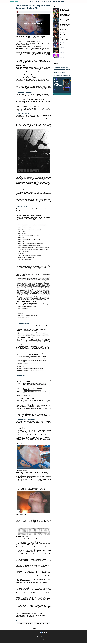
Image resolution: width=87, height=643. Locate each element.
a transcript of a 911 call (24, 373)
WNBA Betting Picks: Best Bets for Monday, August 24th (62, 75)
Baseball (31, 1)
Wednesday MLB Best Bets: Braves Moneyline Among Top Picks (62, 69)
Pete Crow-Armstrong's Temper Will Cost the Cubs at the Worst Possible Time (65, 25)
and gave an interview (36, 564)
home (13, 628)
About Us (50, 636)
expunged (31, 51)
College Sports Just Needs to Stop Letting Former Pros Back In (65, 45)
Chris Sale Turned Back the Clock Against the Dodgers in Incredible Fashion (64, 10)
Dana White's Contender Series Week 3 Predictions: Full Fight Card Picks (61, 70)
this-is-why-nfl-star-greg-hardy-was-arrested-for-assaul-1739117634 (26, 628)
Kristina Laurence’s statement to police (27, 337)
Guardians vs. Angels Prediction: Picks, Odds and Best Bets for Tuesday (61, 72)
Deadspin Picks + (56, 1)
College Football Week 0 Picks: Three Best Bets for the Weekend (65, 55)
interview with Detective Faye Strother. (32, 321)
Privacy (40, 636)
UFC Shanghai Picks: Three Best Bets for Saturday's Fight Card (65, 35)
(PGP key (24, 616)
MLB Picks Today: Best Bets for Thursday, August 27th (61, 67)
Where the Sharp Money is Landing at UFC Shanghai (64, 50)
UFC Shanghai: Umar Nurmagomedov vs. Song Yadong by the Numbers (64, 30)
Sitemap (36, 636)
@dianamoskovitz (32, 616)
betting (49, 1)
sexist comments (37, 53)
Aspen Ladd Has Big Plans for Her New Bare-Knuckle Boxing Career (65, 15)
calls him (42, 54)
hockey (62, 1)
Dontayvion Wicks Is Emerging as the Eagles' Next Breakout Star (65, 20)
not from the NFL (21, 65)
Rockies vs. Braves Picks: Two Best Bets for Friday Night (65, 40)
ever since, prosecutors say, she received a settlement (33, 61)
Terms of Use (45, 636)
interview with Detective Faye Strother (32, 263)
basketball (43, 1)
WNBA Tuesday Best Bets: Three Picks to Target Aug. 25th (61, 74)
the (37, 599)
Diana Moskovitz (22, 11)
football (37, 1)
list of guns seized (21, 536)
